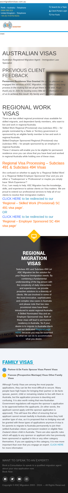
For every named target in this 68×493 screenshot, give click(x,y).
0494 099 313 (7, 10)
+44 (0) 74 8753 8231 (10, 16)
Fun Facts (55, 15)
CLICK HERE (56, 444)
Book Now (7, 471)
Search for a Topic (59, 7)
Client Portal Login (59, 11)
